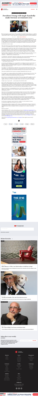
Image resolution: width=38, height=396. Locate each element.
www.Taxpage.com (28, 114)
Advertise (19, 375)
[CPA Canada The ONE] (19, 206)
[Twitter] (16, 388)
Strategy (31, 360)
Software (31, 368)
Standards (6, 368)
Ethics (7, 366)
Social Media (31, 367)
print (33, 124)
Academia (6, 365)
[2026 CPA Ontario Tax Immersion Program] (19, 174)
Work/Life (19, 361)
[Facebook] (21, 388)
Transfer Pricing (6, 371)
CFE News (7, 376)
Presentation (19, 357)
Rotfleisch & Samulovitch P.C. (29, 110)
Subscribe (33, 9)
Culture (31, 356)
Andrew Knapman (7, 378)
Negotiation (31, 366)
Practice (7, 367)
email (27, 124)
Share (11, 124)
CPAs (19, 367)
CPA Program (7, 375)
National (7, 357)
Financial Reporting (31, 357)
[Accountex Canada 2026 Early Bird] (19, 4)
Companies (19, 366)
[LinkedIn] (19, 388)
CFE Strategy (7, 377)
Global (7, 356)
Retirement (19, 360)
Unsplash (20, 117)
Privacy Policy (19, 377)
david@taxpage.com (8, 115)
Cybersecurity (31, 365)
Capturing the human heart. (12, 117)
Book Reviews (19, 365)
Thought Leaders (19, 368)
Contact (19, 376)
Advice (19, 356)
